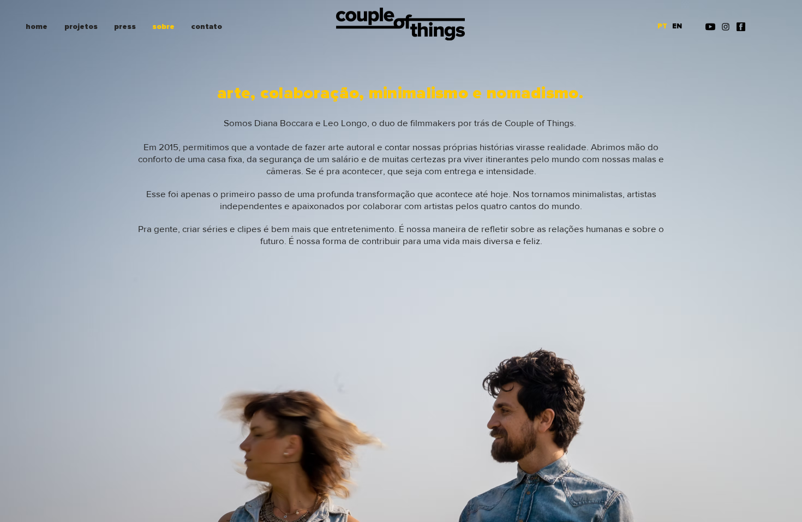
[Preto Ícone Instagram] (726, 27)
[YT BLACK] (710, 27)
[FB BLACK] (741, 27)
